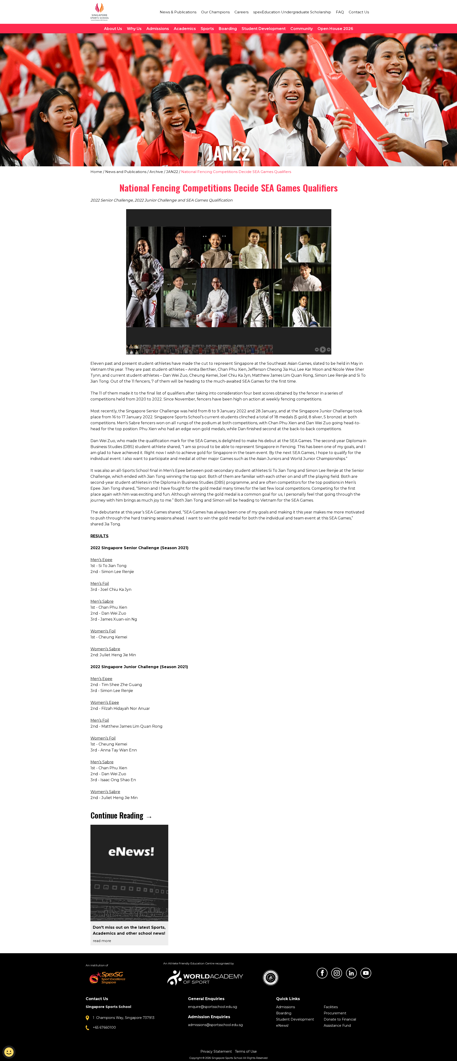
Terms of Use (246, 1051)
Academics (185, 28)
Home (96, 171)
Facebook (322, 973)
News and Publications (125, 171)
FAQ (340, 12)
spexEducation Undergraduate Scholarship (292, 12)
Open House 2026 (335, 28)
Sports (207, 28)
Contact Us (359, 12)
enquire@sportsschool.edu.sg (212, 1007)
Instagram (336, 973)
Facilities (331, 1007)
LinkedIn (351, 973)
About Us (113, 28)
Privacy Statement (216, 1051)
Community (301, 28)
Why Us (134, 28)
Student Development (264, 28)
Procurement (335, 1013)
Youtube (365, 973)
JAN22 (172, 171)
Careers (241, 12)
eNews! (282, 1025)
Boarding (228, 28)
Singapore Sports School (101, 12)
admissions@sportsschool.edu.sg (215, 1025)
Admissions (157, 28)
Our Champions (215, 12)
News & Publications (178, 12)
